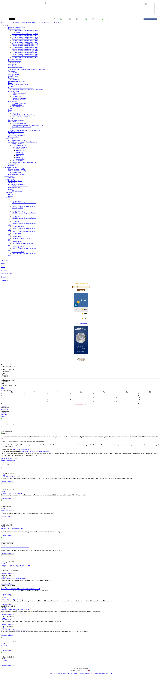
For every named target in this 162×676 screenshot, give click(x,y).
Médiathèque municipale (19, 93)
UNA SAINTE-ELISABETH (21, 116)
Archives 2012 (20, 155)
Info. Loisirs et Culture (18, 100)
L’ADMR (15, 113)
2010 (9, 245)
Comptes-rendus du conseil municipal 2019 (25, 39)
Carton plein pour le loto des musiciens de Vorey (15, 547)
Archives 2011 (20, 154)
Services (10, 108)
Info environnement (18, 106)
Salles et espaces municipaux (16, 135)
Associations (4, 409)
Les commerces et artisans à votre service (20, 88)
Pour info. (11, 78)
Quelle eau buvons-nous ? (19, 103)
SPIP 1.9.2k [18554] (56, 673)
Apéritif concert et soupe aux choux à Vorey (14, 578)
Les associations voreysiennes (17, 140)
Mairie (6, 25)
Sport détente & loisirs (14, 172)
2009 (9, 250)
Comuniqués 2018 (17, 208)
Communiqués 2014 (18, 226)
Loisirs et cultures (13, 91)
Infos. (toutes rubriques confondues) (22, 243)
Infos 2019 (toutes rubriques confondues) (24, 203)
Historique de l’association (9, 458)
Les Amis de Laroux (18, 149)
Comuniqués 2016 (17, 216)
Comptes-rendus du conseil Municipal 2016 (25, 44)
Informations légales (86, 673)
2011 (9, 240)
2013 (9, 230)
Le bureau (4, 660)
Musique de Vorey (55, 22)
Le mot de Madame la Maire (16, 27)
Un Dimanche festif (6, 619)
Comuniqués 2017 (17, 211)
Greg (4, 577)
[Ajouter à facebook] (84, 670)
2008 (9, 255)
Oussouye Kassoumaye (19, 145)
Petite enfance (12, 122)
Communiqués (12, 64)
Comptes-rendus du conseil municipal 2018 (25, 40)
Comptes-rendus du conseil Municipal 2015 (25, 45)
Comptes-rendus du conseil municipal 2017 (25, 42)
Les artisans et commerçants (16, 184)
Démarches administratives (16, 67)
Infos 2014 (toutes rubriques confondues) (24, 228)
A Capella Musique (17, 160)
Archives (7, 198)
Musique (3, 413)
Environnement (12, 101)
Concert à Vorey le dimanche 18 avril (12, 599)
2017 (9, 209)
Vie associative (15, 22)
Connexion (4, 277)
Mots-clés (3, 270)
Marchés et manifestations (16, 132)
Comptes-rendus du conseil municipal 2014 (25, 47)
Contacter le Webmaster (101, 673)
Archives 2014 (20, 159)
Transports (11, 128)
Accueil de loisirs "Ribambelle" (21, 127)
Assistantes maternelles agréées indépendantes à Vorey (28, 125)
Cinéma (14, 94)
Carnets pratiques (13, 164)
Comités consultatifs (14, 74)
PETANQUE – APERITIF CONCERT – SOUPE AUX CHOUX (20, 589)
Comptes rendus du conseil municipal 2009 (25, 56)
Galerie (3, 267)
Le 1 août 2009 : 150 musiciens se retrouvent (14, 630)
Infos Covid (15, 79)
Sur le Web (4, 414)
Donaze (10, 194)
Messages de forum (6, 273)
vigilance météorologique (81, 323)
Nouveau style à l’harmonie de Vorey (12, 528)
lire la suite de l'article (7, 481)
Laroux (10, 196)
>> (11, 390)
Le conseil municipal (14, 29)
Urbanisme (11, 71)
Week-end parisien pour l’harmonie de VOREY (15, 609)
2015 (9, 220)
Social (10, 111)
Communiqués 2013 (18, 233)
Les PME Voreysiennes (15, 181)
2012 (9, 235)
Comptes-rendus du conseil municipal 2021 (25, 35)
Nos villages (8, 192)
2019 (9, 199)
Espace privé (4, 280)
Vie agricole (11, 182)
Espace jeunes (8, 176)
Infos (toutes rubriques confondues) (22, 238)
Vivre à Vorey (8, 86)
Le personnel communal (15, 59)
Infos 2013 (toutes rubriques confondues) (24, 231)
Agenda (3, 263)
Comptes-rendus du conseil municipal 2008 (25, 57)
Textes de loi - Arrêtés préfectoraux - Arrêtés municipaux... (29, 69)
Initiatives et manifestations (20, 186)
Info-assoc (11, 165)
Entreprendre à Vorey (14, 187)
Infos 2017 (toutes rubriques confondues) (24, 213)
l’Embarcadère (16, 96)
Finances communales (14, 61)
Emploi (10, 189)
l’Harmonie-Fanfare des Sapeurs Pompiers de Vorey (16, 565)
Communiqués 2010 (18, 247)
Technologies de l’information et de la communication (24, 130)
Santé (10, 110)
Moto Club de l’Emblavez (19, 147)
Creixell (3, 416)
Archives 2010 (20, 152)
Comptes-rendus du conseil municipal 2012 (25, 51)
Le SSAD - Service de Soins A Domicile (24, 115)
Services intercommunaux (16, 120)
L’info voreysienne (13, 137)
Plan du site (4, 260)
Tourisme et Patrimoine (11, 167)
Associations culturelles (19, 98)
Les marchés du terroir (7, 510)
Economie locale (9, 179)
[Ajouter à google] (90, 670)
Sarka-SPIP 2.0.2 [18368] (70, 673)
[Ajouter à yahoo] (88, 670)
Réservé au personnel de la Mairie (18, 84)
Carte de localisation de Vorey (17, 171)
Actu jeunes (11, 177)
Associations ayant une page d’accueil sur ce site (34, 22)
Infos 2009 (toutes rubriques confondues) (24, 253)
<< (1, 390)
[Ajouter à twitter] (86, 670)
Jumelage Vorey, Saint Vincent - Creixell (24, 162)
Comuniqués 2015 (17, 221)
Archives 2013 (20, 157)
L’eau (10, 83)
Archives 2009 (20, 150)
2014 (9, 225)
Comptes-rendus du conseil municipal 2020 (25, 37)
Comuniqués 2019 (17, 201)
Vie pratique (11, 133)
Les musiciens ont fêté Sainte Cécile (11, 493)
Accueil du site (5, 22)
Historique (4, 645)
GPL (111, 673)
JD (4, 475)
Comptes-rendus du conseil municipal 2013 (25, 49)
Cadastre (14, 73)
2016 (9, 214)
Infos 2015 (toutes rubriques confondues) (24, 223)
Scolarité (10, 118)
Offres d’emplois (17, 191)
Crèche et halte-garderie (19, 123)
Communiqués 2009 (18, 252)
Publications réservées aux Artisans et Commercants (27, 89)
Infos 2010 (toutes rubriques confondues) (24, 248)
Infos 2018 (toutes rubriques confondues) (24, 206)
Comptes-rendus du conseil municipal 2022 (25, 34)
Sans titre (18, 32)
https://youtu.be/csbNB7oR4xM (22, 450)
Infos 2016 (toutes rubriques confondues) (24, 218)
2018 (9, 204)
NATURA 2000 (17, 105)
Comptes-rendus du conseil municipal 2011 (25, 52)
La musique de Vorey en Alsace (10, 476)
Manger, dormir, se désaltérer (16, 169)
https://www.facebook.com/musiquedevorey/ (35, 451)
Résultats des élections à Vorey (17, 81)
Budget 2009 (16, 62)
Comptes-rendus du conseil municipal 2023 (25, 30)
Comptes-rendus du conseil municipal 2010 (25, 54)
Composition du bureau (8, 460)
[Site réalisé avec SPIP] (2, 387)
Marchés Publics (13, 76)
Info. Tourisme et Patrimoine (16, 174)
